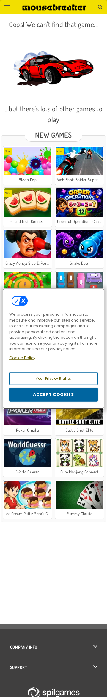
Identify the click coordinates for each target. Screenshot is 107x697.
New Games (53, 134)
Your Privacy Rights (53, 378)
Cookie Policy (22, 357)
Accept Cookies (53, 394)
